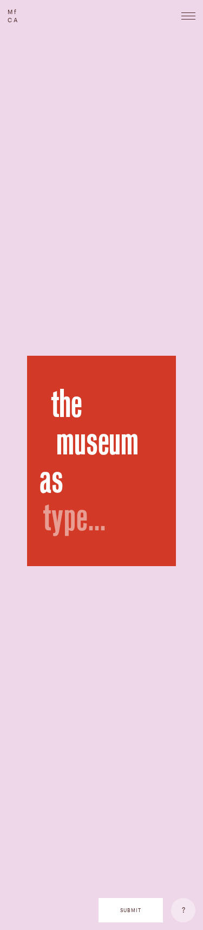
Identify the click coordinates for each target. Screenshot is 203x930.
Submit (130, 910)
